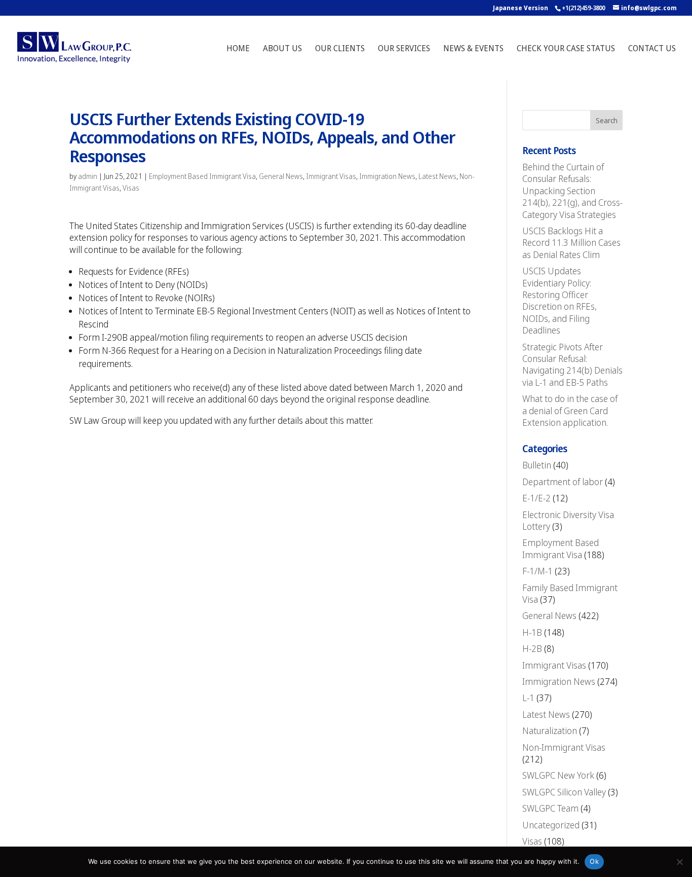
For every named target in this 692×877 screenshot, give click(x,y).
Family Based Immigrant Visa (570, 593)
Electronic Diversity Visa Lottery (568, 520)
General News (281, 176)
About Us (282, 49)
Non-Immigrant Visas (563, 747)
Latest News (437, 176)
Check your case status (566, 49)
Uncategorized (551, 825)
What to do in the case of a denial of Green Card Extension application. (570, 410)
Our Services (404, 49)
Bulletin (536, 465)
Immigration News (387, 176)
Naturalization (549, 730)
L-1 (528, 697)
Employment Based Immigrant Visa (202, 176)
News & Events (473, 49)
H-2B (532, 648)
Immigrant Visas (331, 176)
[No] (679, 862)
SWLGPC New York (558, 775)
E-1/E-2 (536, 498)
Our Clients (340, 49)
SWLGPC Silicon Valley (564, 792)
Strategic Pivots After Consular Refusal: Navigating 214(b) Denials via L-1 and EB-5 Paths (572, 364)
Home (238, 49)
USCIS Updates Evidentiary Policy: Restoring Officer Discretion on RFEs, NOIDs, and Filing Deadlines (559, 300)
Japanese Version (520, 8)
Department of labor (562, 482)
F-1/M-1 (537, 571)
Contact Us (652, 49)
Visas (131, 188)
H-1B (532, 632)
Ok (594, 861)
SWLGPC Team (550, 808)
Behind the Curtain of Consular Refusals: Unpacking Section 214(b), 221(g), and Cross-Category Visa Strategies (572, 191)
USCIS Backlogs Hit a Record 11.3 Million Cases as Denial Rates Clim (571, 243)
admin (87, 176)
